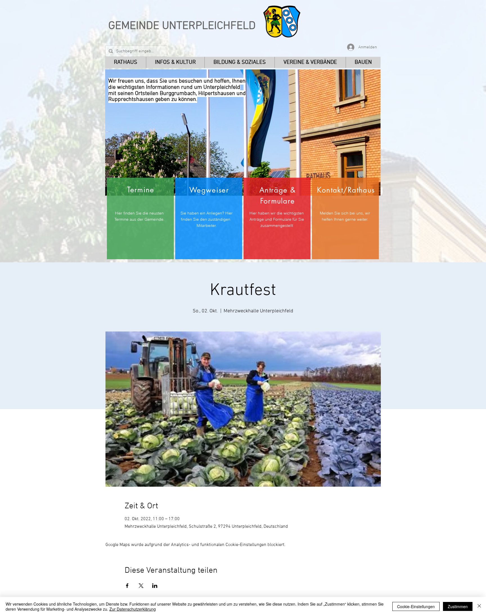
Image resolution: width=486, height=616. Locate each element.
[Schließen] (479, 606)
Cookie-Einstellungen (416, 606)
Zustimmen (458, 606)
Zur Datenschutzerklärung (132, 609)
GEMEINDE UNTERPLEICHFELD (182, 26)
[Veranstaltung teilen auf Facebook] (127, 585)
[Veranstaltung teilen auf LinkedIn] (155, 585)
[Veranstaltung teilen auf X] (141, 585)
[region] (140, 218)
